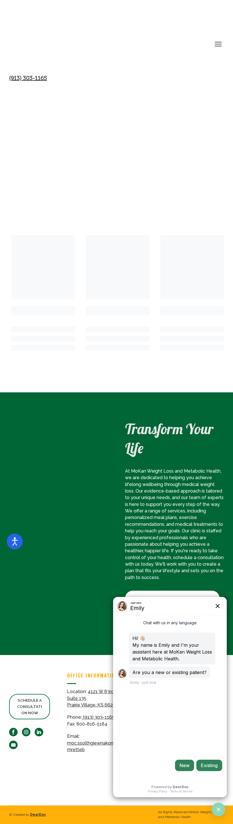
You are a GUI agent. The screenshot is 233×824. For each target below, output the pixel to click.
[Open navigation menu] (218, 44)
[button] (29, 706)
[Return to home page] (111, 39)
